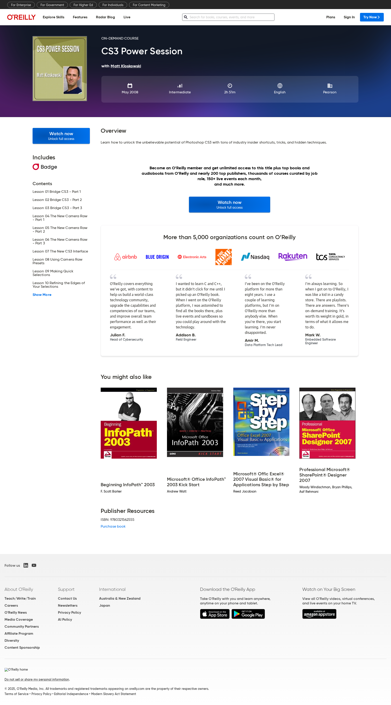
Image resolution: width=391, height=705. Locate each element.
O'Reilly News (16, 612)
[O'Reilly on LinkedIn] (26, 565)
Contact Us (67, 598)
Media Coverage (19, 619)
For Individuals (113, 5)
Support (66, 589)
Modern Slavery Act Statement (113, 694)
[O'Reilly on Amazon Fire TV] (319, 617)
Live (127, 17)
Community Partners (22, 626)
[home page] (21, 17)
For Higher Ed (83, 5)
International (112, 589)
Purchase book (113, 526)
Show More (42, 295)
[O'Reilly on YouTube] (34, 565)
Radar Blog (105, 17)
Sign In (349, 17)
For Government (52, 5)
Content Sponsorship (22, 647)
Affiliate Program (19, 633)
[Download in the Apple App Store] (215, 617)
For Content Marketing (149, 5)
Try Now (370, 17)
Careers (11, 605)
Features (80, 17)
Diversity (12, 640)
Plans (330, 17)
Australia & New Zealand (120, 598)
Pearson (329, 92)
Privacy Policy (69, 612)
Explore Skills (53, 17)
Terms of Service (17, 694)
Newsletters (67, 605)
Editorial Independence (71, 694)
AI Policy (65, 619)
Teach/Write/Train (20, 598)
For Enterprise (21, 5)
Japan (104, 605)
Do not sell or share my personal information (37, 679)
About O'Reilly (19, 589)
